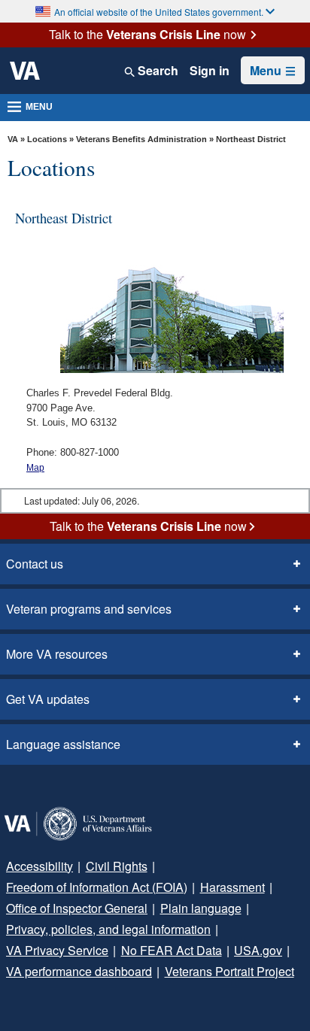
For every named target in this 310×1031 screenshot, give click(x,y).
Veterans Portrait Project (229, 971)
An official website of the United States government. (158, 11)
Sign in (209, 71)
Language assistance (63, 744)
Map (35, 467)
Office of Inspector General (76, 908)
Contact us (34, 563)
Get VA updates (48, 699)
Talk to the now (147, 34)
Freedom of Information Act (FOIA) (96, 887)
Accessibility (39, 866)
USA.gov (258, 950)
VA (13, 139)
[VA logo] (25, 71)
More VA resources (57, 654)
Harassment (232, 887)
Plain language (201, 908)
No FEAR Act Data (171, 950)
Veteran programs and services (89, 608)
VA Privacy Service (57, 950)
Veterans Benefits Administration (141, 139)
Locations (47, 139)
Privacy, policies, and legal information (108, 929)
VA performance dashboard (79, 971)
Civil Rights (116, 866)
